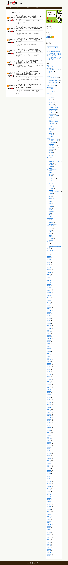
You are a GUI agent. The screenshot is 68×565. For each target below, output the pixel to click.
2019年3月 (49, 399)
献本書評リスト (50, 218)
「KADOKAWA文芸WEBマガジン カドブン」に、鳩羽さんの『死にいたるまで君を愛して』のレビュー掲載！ (54, 48)
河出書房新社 (51, 211)
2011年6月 (49, 544)
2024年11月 (49, 290)
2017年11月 (49, 425)
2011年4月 (49, 547)
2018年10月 (49, 407)
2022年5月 (49, 336)
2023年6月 (49, 315)
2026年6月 (49, 259)
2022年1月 (49, 343)
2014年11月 (49, 484)
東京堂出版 (51, 166)
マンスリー (51, 91)
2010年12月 (49, 554)
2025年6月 (49, 279)
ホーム (7, 7)
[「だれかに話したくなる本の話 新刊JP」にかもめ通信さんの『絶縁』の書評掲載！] (11, 65)
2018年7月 (49, 412)
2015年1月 (49, 481)
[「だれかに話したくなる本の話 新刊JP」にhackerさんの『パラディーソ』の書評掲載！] (11, 54)
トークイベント (52, 149)
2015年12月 (49, 463)
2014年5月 (49, 494)
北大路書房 (51, 193)
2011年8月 (49, 540)
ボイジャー (51, 163)
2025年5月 (49, 280)
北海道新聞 (51, 129)
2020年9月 (49, 369)
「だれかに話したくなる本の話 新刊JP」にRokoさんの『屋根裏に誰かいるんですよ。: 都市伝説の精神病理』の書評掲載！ (29, 73)
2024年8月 (49, 295)
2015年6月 (49, 473)
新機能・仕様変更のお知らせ (54, 80)
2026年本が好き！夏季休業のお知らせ (54, 51)
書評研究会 (49, 157)
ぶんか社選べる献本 (52, 224)
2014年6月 (49, 493)
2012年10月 (49, 524)
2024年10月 (49, 292)
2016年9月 (49, 448)
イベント (20, 7)
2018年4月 (49, 417)
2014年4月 (49, 496)
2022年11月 (49, 326)
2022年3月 (49, 340)
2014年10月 (49, 486)
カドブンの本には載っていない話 (55, 246)
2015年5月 (49, 475)
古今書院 (50, 195)
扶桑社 (50, 201)
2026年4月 (49, 262)
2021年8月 (49, 351)
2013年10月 (49, 506)
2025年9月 (49, 274)
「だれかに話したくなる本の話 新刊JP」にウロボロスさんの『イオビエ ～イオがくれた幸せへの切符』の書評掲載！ (29, 85)
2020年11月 (49, 366)
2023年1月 (49, 323)
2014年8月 (49, 489)
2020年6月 (49, 374)
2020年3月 (49, 379)
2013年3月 (49, 517)
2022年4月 (49, 338)
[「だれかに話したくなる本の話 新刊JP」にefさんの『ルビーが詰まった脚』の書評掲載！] (11, 31)
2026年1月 (49, 267)
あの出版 (50, 175)
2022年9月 (49, 330)
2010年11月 (49, 555)
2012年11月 (49, 522)
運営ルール (29, 7)
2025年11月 (49, 270)
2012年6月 (49, 529)
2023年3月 (49, 320)
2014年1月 (49, 501)
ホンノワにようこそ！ (53, 94)
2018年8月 (49, 410)
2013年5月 (49, 514)
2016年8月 (49, 450)
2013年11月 (49, 504)
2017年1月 (49, 442)
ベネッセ (50, 126)
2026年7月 (49, 257)
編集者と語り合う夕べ (53, 145)
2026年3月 (49, 264)
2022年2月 (49, 341)
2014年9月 (49, 488)
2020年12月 (49, 364)
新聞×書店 (50, 133)
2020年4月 (49, 377)
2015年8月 (49, 470)
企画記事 (48, 93)
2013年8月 (49, 509)
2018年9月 (49, 409)
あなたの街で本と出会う (53, 121)
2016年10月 (49, 447)
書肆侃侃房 (51, 204)
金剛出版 (50, 214)
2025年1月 (49, 287)
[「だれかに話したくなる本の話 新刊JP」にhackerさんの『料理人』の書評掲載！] (11, 20)
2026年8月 (49, 256)
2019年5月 (49, 396)
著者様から (51, 220)
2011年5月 (49, 545)
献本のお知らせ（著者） (51, 169)
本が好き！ (45, 7)
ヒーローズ (51, 185)
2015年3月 (49, 478)
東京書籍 (50, 168)
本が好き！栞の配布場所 (51, 85)
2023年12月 (49, 307)
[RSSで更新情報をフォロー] (53, 37)
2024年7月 (49, 297)
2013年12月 (49, 503)
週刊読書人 (51, 136)
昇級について (51, 71)
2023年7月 (49, 313)
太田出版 (50, 196)
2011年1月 (49, 552)
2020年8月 (49, 371)
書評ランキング (50, 87)
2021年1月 (49, 363)
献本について (51, 74)
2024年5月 (49, 298)
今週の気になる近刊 (52, 112)
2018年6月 (49, 414)
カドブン (50, 228)
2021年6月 (49, 354)
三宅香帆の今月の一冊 (53, 109)
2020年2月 (49, 381)
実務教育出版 (51, 198)
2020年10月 (49, 368)
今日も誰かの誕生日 (52, 110)
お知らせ (24, 7)
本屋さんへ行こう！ (52, 134)
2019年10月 (49, 387)
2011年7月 (49, 542)
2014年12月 (49, 483)
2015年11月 (49, 465)
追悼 (49, 100)
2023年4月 (49, 318)
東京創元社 (51, 206)
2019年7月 (49, 392)
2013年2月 (49, 519)
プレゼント (49, 248)
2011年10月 (49, 537)
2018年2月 (49, 420)
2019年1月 (49, 402)
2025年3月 (49, 284)
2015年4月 (49, 476)
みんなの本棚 (51, 104)
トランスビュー (52, 183)
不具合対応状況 (52, 78)
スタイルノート (52, 180)
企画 (17, 7)
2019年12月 (49, 384)
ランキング (14, 7)
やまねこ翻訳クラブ (52, 123)
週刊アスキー (51, 238)
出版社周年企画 (52, 128)
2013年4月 (49, 516)
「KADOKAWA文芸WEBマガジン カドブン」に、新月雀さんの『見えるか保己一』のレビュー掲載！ (54, 58)
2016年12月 (49, 443)
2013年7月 (49, 511)
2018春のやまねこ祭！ (53, 147)
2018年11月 (49, 405)
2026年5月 (49, 261)
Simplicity (37, 562)
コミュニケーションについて (54, 69)
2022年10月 (49, 328)
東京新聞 (50, 235)
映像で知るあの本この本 (53, 115)
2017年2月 (49, 440)
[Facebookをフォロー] (49, 37)
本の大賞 (50, 117)
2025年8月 (49, 275)
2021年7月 (49, 353)
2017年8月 (49, 430)
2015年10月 (49, 466)
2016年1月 (49, 461)
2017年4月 (49, 437)
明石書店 (50, 203)
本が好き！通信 (32, 563)
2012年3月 (49, 532)
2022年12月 (49, 325)
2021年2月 (49, 361)
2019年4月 (49, 397)
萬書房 (50, 213)
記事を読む (18, 23)
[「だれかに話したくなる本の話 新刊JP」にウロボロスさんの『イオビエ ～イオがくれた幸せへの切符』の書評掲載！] (11, 88)
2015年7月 (49, 471)
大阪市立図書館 (52, 164)
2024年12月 (49, 289)
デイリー (50, 89)
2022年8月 (49, 331)
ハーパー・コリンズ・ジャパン (54, 161)
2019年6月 (49, 394)
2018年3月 (49, 419)
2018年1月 (49, 422)
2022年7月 (49, 333)
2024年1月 (49, 305)
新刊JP (50, 233)
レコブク (50, 230)
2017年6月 (49, 433)
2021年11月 (49, 346)
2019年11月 (49, 386)
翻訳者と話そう (52, 155)
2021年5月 (49, 356)
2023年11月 (49, 308)
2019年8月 (49, 391)
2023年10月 (49, 310)
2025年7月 (49, 277)
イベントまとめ (52, 105)
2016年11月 (49, 445)
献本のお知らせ (50, 174)
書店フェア (51, 97)
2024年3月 (49, 302)
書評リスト (51, 99)
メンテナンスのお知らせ (53, 77)
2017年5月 (49, 435)
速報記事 (48, 241)
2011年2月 (49, 550)
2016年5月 (49, 455)
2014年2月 (49, 499)
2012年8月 (49, 526)
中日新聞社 (51, 190)
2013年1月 (49, 521)
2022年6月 (49, 335)
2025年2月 (49, 285)
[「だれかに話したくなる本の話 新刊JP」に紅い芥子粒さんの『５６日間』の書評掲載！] (11, 43)
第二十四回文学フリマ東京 (54, 140)
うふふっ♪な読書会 (52, 142)
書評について (51, 72)
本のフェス (51, 152)
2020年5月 (49, 376)
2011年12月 (49, 534)
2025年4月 (49, 282)
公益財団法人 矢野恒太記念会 (54, 191)
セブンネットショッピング (54, 181)
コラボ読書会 (51, 144)
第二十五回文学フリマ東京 (54, 139)
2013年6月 (49, 512)
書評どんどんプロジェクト (54, 82)
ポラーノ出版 (51, 186)
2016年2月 (49, 460)
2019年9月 (49, 389)
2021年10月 (49, 348)
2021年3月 (49, 359)
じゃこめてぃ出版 (52, 178)
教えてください (52, 114)
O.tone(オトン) (51, 226)
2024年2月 (49, 303)
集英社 (50, 216)
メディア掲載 (49, 225)
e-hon (50, 120)
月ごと (50, 219)
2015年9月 (49, 468)
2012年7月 (49, 527)
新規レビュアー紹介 (51, 83)
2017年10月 (49, 427)
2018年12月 (49, 404)
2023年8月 (49, 312)
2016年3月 (49, 458)
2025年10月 (49, 272)
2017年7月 (49, 432)
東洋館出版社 (51, 209)
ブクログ (50, 124)
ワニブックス (51, 188)
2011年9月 (49, 539)
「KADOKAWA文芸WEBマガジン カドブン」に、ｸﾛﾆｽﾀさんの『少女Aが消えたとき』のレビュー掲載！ (54, 54)
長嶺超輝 (50, 172)
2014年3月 (49, 498)
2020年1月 (49, 382)
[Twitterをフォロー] (47, 37)
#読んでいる (51, 102)
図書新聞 (50, 231)
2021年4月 (49, 358)
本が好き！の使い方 (39, 7)
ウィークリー (51, 88)
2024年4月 (49, 300)
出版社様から (51, 222)
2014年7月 (49, 491)
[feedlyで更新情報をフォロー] (51, 37)
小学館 (50, 131)
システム (33, 7)
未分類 (48, 243)
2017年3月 (49, 438)
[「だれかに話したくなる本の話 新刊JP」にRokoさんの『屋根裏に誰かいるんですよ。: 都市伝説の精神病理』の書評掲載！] (11, 76)
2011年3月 (49, 549)
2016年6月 (49, 453)
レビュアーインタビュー (53, 107)
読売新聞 (50, 236)
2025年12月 (49, 269)
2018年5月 (49, 415)
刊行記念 (50, 150)
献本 (10, 7)
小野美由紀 (51, 170)
